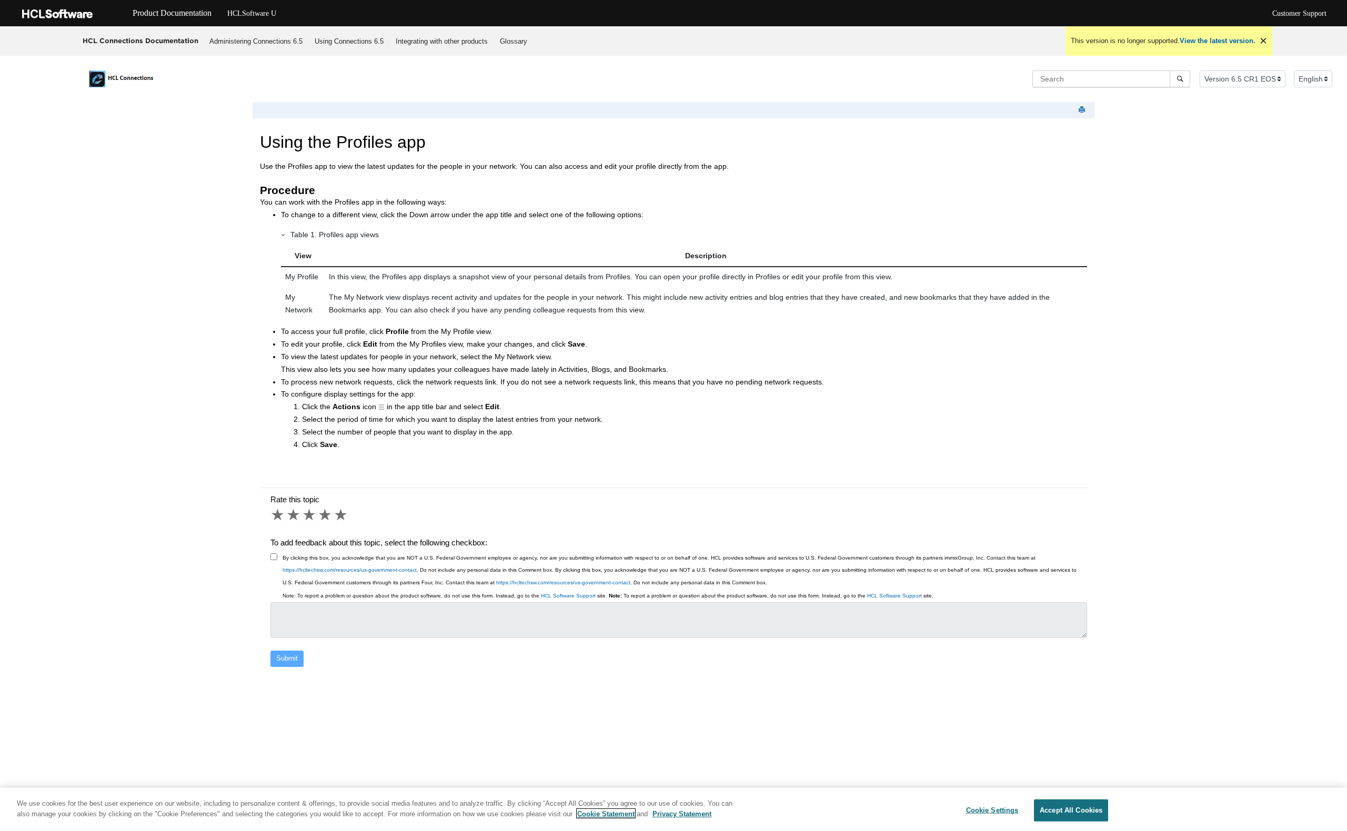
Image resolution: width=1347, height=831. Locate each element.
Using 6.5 (349, 41)
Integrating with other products (442, 41)
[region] (673, 809)
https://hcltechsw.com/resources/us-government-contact (350, 570)
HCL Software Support (568, 596)
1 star (278, 515)
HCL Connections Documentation (140, 40)
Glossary (513, 41)
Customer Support (1299, 13)
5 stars (341, 515)
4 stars (326, 515)
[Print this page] (1083, 110)
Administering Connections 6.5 (256, 41)
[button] (284, 234)
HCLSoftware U (251, 13)
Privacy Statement (681, 813)
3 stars (310, 515)
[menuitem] (256, 41)
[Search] (1180, 78)
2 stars (294, 515)
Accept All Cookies (1071, 810)
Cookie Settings (992, 810)
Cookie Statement (606, 813)
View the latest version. (1217, 41)
